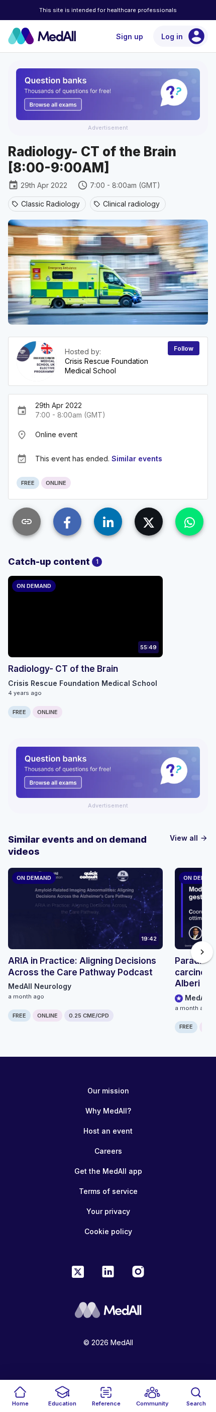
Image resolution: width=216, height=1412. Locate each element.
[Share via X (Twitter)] (149, 522)
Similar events (137, 458)
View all (189, 838)
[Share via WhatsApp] (189, 522)
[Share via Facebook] (67, 522)
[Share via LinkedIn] (108, 522)
